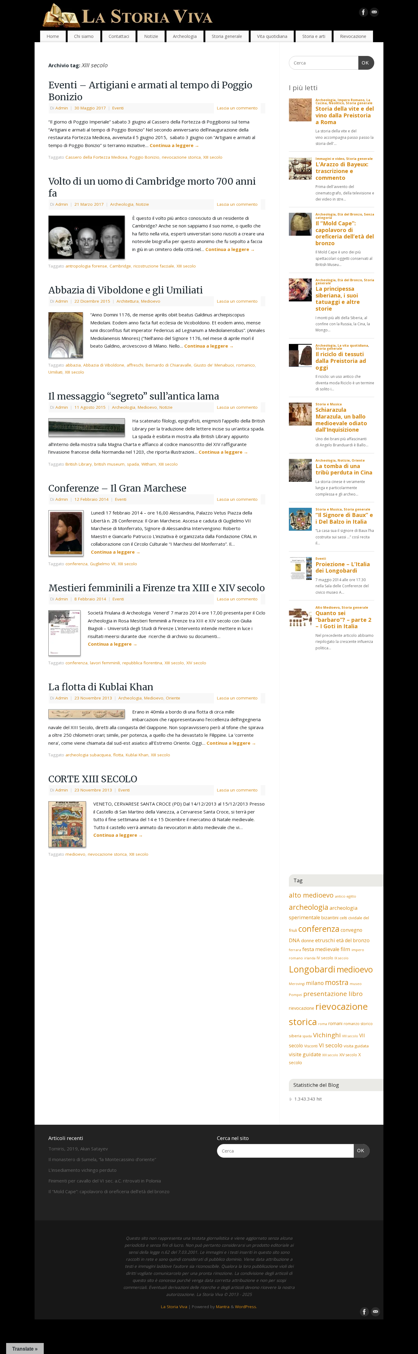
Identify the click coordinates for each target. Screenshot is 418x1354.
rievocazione (301, 1008)
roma (322, 1024)
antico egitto (345, 896)
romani (335, 1023)
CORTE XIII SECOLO (92, 779)
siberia (295, 1036)
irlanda (309, 958)
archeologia (308, 907)
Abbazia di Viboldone (103, 365)
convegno (351, 930)
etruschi (325, 940)
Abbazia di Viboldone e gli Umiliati (125, 290)
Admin (61, 108)
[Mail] (374, 13)
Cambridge (120, 266)
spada (133, 464)
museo (356, 983)
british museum (109, 464)
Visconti (311, 1046)
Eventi (118, 108)
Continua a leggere (174, 145)
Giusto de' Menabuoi (214, 365)
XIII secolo (212, 157)
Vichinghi (327, 1035)
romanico (245, 365)
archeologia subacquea (88, 755)
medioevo (75, 854)
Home (53, 36)
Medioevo (150, 301)
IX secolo (341, 958)
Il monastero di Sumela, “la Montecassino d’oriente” (102, 1159)
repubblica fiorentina (142, 663)
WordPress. (246, 1306)
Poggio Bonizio (144, 157)
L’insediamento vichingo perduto (82, 1170)
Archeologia (185, 36)
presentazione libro (333, 993)
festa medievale (320, 949)
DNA (294, 940)
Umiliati (55, 372)
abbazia (73, 365)
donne (307, 940)
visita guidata (356, 1046)
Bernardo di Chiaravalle (168, 365)
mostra (337, 982)
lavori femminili (105, 663)
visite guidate (305, 1054)
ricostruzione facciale (153, 266)
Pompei (295, 994)
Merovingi (297, 984)
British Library (78, 464)
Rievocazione (353, 36)
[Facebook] (363, 13)
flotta (118, 755)
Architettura (128, 301)
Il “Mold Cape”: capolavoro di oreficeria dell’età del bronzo (109, 1191)
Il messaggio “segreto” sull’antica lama (133, 396)
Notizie (151, 36)
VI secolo (330, 1045)
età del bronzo (353, 940)
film (345, 949)
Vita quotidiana (272, 36)
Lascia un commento (237, 108)
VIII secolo (350, 1036)
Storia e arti (313, 36)
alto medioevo (311, 895)
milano (315, 983)
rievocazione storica (181, 157)
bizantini (329, 917)
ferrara (295, 949)
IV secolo (325, 958)
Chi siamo (84, 36)
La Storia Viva (174, 1306)
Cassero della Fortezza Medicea (96, 157)
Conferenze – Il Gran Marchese (117, 488)
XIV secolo (196, 663)
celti (343, 917)
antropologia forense (86, 266)
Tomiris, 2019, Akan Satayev (78, 1149)
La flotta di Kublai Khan (100, 687)
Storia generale (227, 36)
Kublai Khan (137, 755)
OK (363, 62)
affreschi (135, 365)
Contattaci (119, 36)
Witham (148, 464)
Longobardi (312, 969)
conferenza (76, 563)
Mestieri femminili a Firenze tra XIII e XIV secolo (156, 588)
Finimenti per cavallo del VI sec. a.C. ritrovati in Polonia (104, 1181)
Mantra (223, 1306)
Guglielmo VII (102, 563)
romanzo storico (358, 1023)
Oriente (173, 698)
